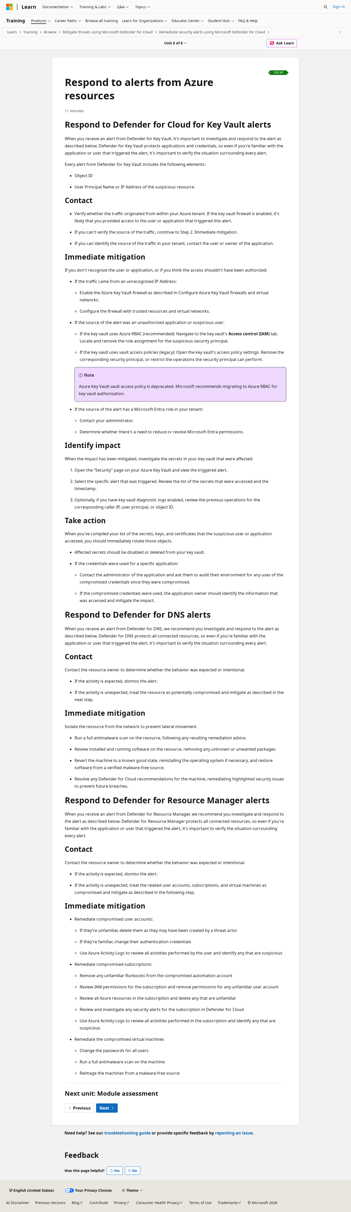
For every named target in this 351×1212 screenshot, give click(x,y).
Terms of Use (200, 1202)
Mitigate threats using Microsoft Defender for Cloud (108, 32)
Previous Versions (50, 1202)
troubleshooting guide (127, 1133)
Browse (50, 32)
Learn (12, 32)
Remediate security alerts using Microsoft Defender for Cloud (212, 32)
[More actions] (340, 32)
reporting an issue (234, 1133)
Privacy (120, 1202)
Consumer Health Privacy (157, 1202)
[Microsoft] (9, 7)
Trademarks (228, 1202)
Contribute (98, 1202)
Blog (75, 1202)
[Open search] (325, 7)
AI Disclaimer (17, 1202)
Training (30, 32)
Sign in (339, 6)
